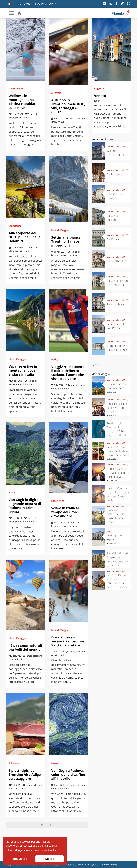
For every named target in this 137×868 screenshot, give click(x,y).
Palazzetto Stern (117, 261)
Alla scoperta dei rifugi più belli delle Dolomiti (25, 237)
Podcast (56, 359)
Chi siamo (25, 3)
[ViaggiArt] (20, 13)
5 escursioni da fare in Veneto (116, 386)
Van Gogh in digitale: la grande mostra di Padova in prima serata (25, 505)
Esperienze (15, 225)
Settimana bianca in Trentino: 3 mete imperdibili (68, 241)
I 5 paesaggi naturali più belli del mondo (25, 647)
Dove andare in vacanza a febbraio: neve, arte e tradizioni (117, 581)
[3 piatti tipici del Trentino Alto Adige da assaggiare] (25, 724)
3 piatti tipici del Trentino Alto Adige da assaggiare (25, 774)
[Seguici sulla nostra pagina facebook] (116, 3)
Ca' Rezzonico (115, 239)
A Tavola (56, 92)
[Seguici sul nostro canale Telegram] (104, 3)
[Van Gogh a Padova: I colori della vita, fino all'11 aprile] (68, 724)
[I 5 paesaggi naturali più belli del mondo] (25, 595)
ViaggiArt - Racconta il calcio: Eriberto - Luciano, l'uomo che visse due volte (67, 372)
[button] (12, 4)
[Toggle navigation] (11, 13)
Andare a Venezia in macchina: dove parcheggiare (118, 473)
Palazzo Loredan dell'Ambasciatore (118, 283)
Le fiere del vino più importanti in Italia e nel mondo (118, 451)
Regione (99, 88)
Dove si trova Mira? (115, 538)
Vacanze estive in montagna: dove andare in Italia (23, 370)
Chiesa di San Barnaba (115, 196)
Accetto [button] (49, 858)
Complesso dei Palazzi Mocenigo (118, 348)
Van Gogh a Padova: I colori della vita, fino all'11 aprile (68, 774)
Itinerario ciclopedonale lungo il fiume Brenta (115, 516)
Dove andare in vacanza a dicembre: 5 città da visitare (68, 641)
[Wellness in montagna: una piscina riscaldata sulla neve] (25, 49)
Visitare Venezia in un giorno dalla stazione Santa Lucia (118, 494)
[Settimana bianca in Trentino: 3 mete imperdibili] (68, 189)
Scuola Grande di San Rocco (117, 326)
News (12, 492)
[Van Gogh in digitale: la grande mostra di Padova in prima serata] (25, 453)
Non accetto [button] (20, 858)
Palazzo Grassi (116, 304)
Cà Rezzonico (115, 174)
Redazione (40, 3)
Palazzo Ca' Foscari (114, 218)
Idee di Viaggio (60, 230)
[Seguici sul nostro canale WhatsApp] (111, 3)
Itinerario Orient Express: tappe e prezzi (117, 408)
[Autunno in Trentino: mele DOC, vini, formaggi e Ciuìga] (68, 51)
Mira (109, 531)
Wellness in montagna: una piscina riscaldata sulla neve (23, 101)
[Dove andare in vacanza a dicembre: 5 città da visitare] (68, 591)
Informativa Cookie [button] (46, 850)
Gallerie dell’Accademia (116, 153)
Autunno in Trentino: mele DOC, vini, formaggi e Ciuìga (68, 106)
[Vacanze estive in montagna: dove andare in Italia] (25, 320)
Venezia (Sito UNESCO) (118, 146)
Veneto (100, 95)
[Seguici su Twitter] (122, 3)
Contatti (54, 3)
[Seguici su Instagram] (128, 3)
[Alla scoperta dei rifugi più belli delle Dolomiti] (25, 187)
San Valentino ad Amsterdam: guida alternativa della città (117, 559)
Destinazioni (16, 88)
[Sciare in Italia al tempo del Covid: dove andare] (68, 457)
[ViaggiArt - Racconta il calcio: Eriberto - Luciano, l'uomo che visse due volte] (68, 320)
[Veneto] (111, 49)
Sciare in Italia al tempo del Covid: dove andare (65, 512)
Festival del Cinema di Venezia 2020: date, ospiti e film (117, 429)
